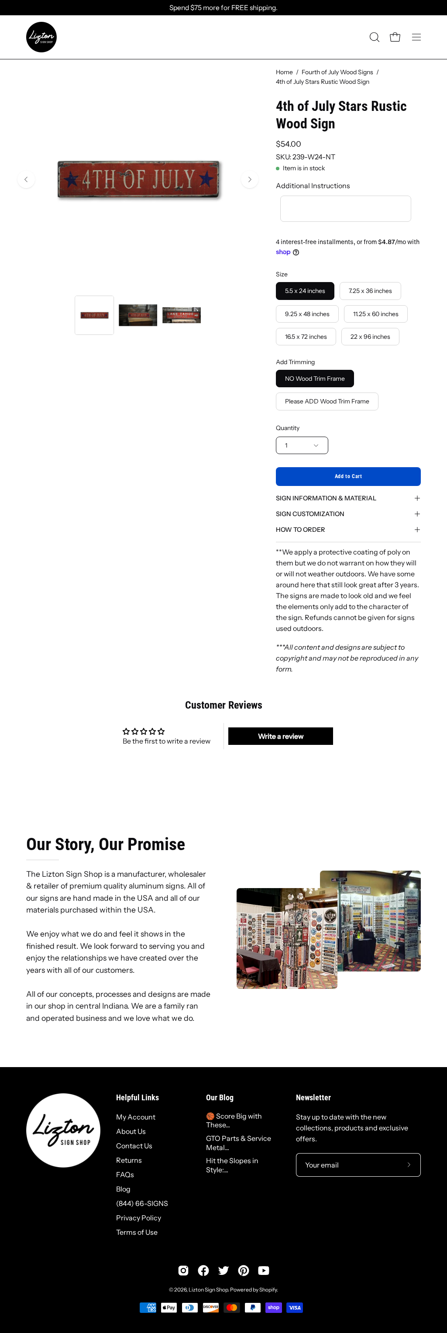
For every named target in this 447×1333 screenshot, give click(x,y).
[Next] (249, 179)
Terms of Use (137, 1232)
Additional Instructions (313, 185)
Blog (123, 1189)
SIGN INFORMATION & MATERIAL (326, 498)
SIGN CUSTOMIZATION (310, 514)
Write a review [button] (281, 736)
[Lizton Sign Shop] (41, 37)
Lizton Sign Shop (208, 1289)
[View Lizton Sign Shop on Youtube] (263, 1270)
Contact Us (134, 1145)
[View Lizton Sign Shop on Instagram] (183, 1270)
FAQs (125, 1174)
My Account (135, 1117)
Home (284, 72)
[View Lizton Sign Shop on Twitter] (223, 1270)
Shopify (268, 1289)
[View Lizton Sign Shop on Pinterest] (243, 1270)
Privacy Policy (138, 1217)
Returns (129, 1160)
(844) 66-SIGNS (142, 1203)
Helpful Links (137, 1097)
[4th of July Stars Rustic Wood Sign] (94, 315)
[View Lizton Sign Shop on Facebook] (203, 1270)
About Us (131, 1131)
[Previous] (26, 179)
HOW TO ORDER (300, 530)
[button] (374, 37)
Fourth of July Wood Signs (337, 72)
